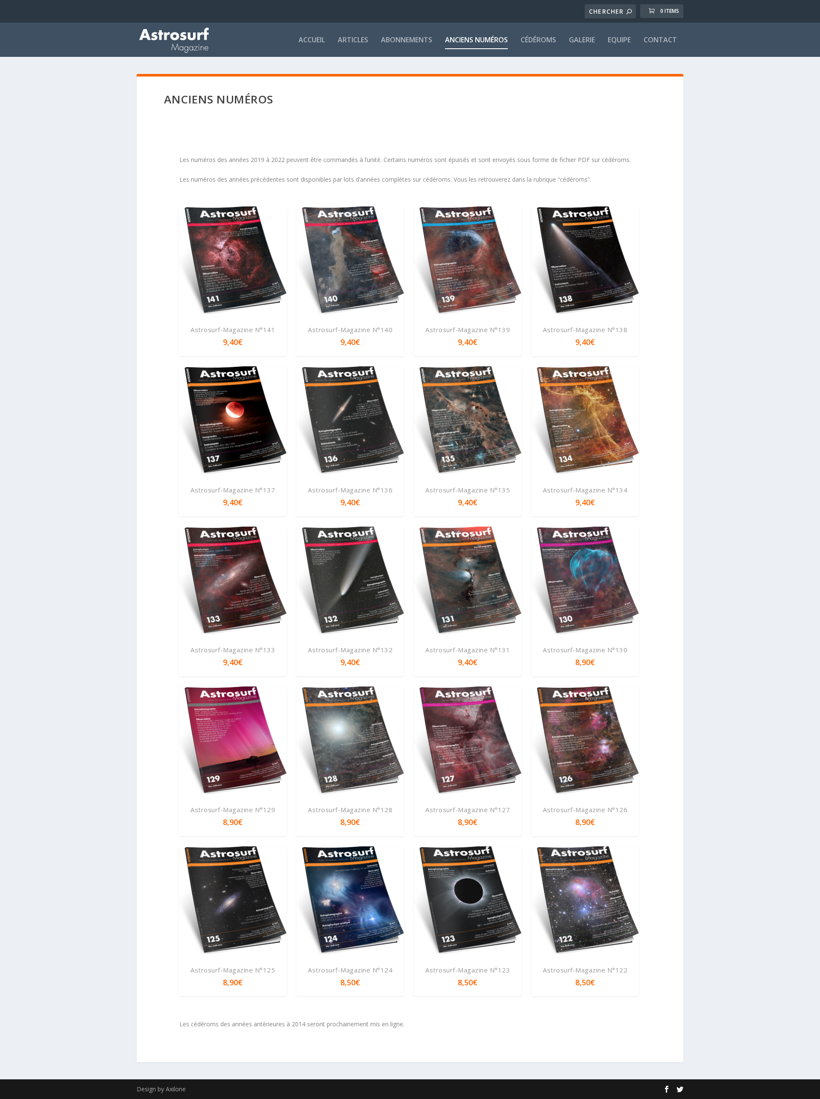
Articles (353, 40)
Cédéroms (538, 40)
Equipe (619, 40)
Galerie (582, 40)
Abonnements (406, 40)
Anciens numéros (476, 40)
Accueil (312, 40)
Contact (660, 40)
